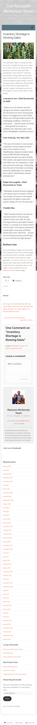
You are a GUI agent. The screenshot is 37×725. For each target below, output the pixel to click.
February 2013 (7, 620)
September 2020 (8, 500)
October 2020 (7, 496)
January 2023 (7, 466)
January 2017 (7, 568)
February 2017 (7, 564)
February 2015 (7, 605)
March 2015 (6, 602)
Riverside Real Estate (18, 304)
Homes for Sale (18, 306)
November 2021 (8, 481)
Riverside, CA (12, 309)
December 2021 (8, 478)
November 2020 (8, 493)
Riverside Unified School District (13, 649)
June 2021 (6, 485)
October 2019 (7, 530)
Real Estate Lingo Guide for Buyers (15, 318)
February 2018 (7, 538)
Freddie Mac (9, 208)
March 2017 (6, 560)
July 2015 (5, 590)
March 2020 (6, 519)
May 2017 (6, 557)
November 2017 (8, 549)
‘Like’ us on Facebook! (12, 448)
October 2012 (7, 632)
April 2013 (6, 617)
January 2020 (7, 523)
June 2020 (6, 508)
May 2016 (6, 579)
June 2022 (6, 470)
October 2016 (7, 575)
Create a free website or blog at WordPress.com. (18, 719)
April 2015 (6, 598)
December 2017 (8, 545)
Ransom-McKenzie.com (10, 667)
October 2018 (7, 534)
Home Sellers (7, 306)
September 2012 (8, 635)
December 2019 (8, 526)
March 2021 (6, 489)
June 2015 (6, 594)
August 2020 (7, 504)
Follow (7, 699)
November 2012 (8, 628)
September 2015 (8, 587)
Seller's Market (22, 309)
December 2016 (8, 572)
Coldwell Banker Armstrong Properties (15, 674)
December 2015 (8, 583)
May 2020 (6, 511)
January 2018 (7, 542)
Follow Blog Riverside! (12, 680)
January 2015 (7, 609)
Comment (24, 379)
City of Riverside (8, 653)
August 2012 (7, 639)
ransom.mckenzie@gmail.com (19, 421)
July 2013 (5, 613)
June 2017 (6, 553)
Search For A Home (9, 670)
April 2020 (6, 515)
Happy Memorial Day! (26, 320)
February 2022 (7, 474)
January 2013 (7, 624)
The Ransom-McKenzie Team (18, 9)
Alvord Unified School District (12, 657)
